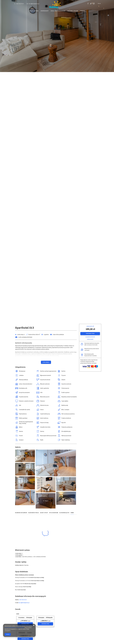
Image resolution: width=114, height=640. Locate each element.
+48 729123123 (20, 3)
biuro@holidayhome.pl (34, 3)
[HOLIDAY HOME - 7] (25, 483)
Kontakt (82, 11)
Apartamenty (45, 11)
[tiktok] (91, 4)
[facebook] (88, 4)
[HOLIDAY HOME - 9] (45, 485)
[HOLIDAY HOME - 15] (66, 499)
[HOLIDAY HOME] (57, 5)
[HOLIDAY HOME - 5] (25, 469)
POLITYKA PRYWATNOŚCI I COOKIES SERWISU (14, 627)
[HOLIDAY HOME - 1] (25, 456)
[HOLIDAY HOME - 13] (25, 498)
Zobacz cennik (90, 339)
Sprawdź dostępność (90, 336)
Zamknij (7, 634)
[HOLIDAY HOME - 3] (55, 463)
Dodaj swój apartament (58, 11)
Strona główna (33, 11)
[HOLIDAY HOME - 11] (66, 484)
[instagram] (94, 4)
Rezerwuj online (72, 11)
